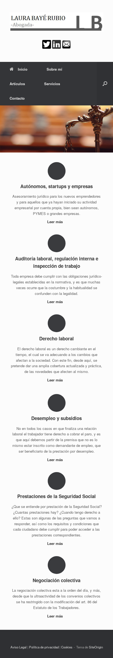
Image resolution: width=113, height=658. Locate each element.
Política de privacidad (44, 647)
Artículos (17, 83)
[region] (56, 129)
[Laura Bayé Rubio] (56, 22)
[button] (105, 83)
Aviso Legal (18, 647)
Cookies (66, 647)
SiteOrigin (96, 647)
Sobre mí (54, 69)
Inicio (22, 69)
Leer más (55, 221)
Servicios (52, 83)
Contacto (17, 98)
